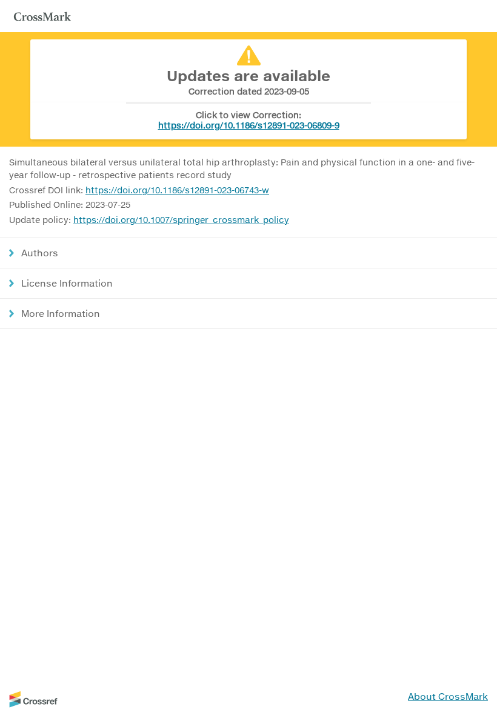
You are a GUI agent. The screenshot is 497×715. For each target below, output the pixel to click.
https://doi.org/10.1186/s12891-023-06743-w (177, 190)
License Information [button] (67, 283)
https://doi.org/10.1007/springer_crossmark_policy (181, 220)
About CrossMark (448, 696)
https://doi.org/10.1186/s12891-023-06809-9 (248, 125)
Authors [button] (39, 252)
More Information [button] (60, 313)
